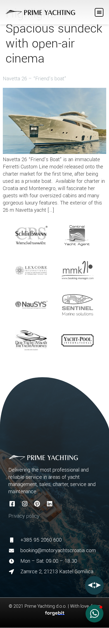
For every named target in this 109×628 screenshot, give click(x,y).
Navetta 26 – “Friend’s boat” (34, 78)
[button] (99, 12)
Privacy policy (23, 516)
